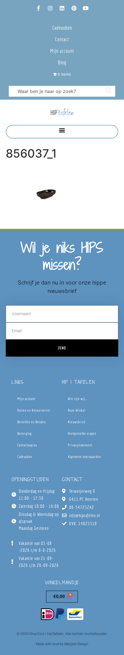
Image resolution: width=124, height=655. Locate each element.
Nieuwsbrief (76, 422)
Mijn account (62, 51)
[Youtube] (85, 8)
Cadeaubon (62, 28)
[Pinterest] (74, 8)
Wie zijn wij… (77, 399)
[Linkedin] (62, 8)
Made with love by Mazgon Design (62, 644)
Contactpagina (27, 445)
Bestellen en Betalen (31, 422)
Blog (62, 62)
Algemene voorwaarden (84, 457)
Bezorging (24, 433)
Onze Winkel (76, 410)
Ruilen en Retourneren (33, 410)
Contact (62, 39)
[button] (62, 130)
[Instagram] (50, 8)
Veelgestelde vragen (82, 433)
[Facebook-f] (38, 8)
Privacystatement (80, 445)
